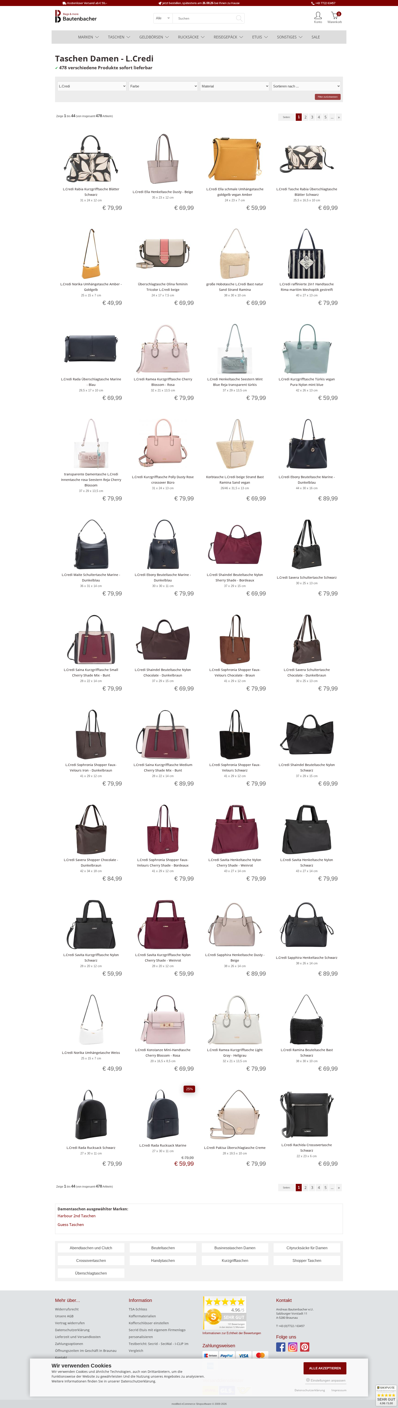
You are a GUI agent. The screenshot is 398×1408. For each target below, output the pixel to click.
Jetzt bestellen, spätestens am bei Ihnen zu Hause (201, 3)
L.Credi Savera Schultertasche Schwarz (307, 577)
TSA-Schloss (138, 1309)
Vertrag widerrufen (70, 1323)
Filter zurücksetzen (328, 96)
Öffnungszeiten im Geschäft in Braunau (86, 1350)
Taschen (116, 37)
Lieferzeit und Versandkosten (78, 1337)
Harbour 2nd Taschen (77, 1215)
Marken (85, 37)
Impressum (338, 1390)
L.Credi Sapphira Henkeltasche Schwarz (306, 957)
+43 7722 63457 (325, 3)
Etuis (257, 37)
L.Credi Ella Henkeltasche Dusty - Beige (163, 192)
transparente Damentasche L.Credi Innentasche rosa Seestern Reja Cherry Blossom (91, 479)
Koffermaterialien (142, 1316)
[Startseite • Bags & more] (76, 15)
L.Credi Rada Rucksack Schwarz (91, 1147)
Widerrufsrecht (67, 1309)
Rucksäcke (188, 37)
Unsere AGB (64, 1316)
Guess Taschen (71, 1224)
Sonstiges (287, 37)
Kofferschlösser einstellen (149, 1323)
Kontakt (61, 1357)
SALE (316, 37)
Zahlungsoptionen (69, 1344)
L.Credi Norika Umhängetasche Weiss (91, 1052)
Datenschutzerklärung (72, 1330)
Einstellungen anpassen (327, 1380)
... (332, 117)
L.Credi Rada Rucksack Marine (162, 1145)
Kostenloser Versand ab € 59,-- (87, 3)
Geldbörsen (151, 37)
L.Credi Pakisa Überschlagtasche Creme (235, 1147)
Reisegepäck (225, 37)
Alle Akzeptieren (325, 1368)
